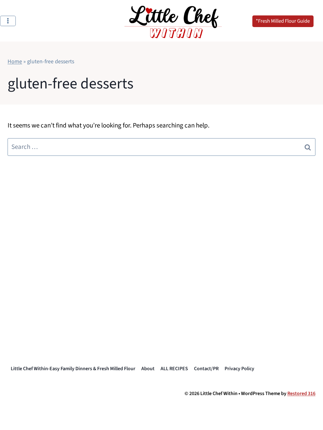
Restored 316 (301, 393)
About (148, 368)
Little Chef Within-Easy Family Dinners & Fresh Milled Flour (73, 368)
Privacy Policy (239, 368)
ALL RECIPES (174, 368)
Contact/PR (206, 368)
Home (15, 61)
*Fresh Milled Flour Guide (283, 21)
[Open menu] (8, 21)
